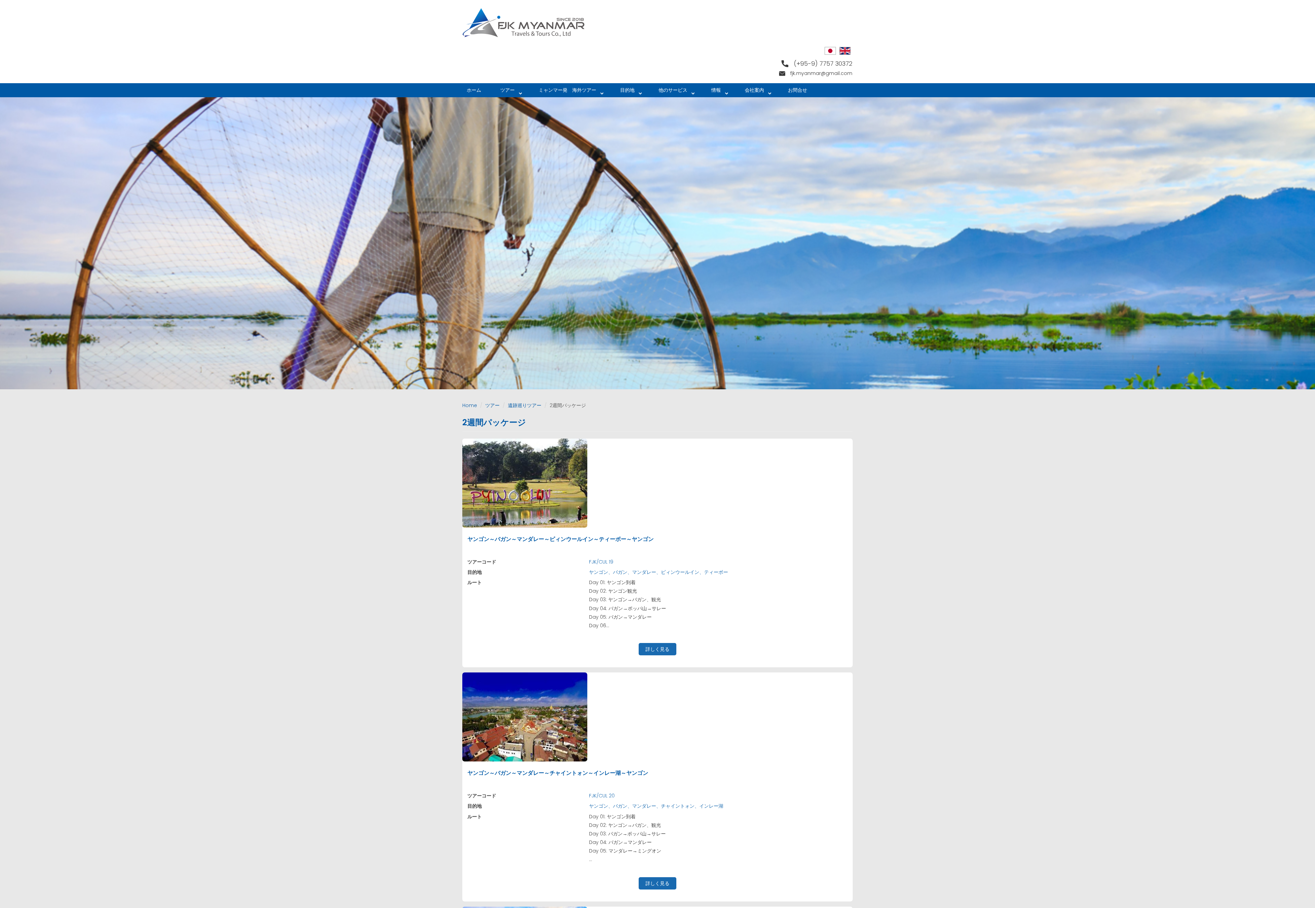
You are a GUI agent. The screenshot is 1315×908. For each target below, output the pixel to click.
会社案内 (749, 92)
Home (469, 405)
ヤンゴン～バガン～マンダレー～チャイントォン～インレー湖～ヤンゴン (557, 773)
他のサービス (668, 92)
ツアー (503, 92)
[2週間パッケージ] (830, 51)
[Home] (526, 22)
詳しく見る (657, 649)
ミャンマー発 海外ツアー (562, 92)
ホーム (474, 90)
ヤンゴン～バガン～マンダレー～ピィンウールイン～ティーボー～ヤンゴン (560, 539)
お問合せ (797, 90)
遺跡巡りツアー (524, 405)
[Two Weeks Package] (845, 51)
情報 (711, 92)
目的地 (623, 92)
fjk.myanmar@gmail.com (821, 73)
